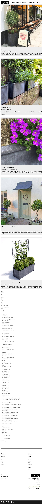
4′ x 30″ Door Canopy (5, 338)
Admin (3, 51)
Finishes (2, 300)
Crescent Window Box (6, 435)
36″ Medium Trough (5, 368)
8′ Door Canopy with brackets (7, 354)
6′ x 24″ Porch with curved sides (7, 413)
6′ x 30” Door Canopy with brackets (8, 349)
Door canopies (4, 314)
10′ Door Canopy (5, 315)
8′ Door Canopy (4, 352)
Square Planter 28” (5, 387)
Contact (2, 297)
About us (24, 2)
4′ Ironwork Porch (5, 401)
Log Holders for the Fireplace (6, 363)
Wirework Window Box (6, 438)
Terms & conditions (4, 441)
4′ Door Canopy (4, 327)
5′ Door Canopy (4, 339)
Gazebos (3, 362)
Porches (3, 396)
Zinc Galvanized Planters (7, 167)
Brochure (35, 2)
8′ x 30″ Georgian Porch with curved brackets (10, 421)
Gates (3, 426)
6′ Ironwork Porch (5, 410)
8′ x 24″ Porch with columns (7, 420)
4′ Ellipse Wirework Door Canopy (7, 330)
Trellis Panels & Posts (6, 427)
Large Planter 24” (5, 379)
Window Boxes (3, 456)
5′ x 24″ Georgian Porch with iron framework (10, 405)
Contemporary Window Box (7, 433)
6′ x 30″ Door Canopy (5, 350)
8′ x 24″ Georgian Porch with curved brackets (10, 418)
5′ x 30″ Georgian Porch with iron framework (10, 409)
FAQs (2, 299)
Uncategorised (14, 284)
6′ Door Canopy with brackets (7, 344)
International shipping (4, 307)
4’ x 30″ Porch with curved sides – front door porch (11, 397)
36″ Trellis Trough (5, 371)
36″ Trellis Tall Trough (6, 369)
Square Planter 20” (5, 383)
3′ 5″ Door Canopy (5, 323)
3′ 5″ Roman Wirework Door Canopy (8, 325)
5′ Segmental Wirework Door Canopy (8, 341)
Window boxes (4, 432)
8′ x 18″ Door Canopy (5, 355)
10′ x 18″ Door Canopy (6, 320)
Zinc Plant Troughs (6, 107)
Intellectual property (4, 305)
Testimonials (30, 461)
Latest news (30, 464)
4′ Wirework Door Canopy (6, 331)
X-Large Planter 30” (5, 395)
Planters (3, 49)
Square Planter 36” (5, 388)
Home (13, 2)
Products (18, 2)
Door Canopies (3, 454)
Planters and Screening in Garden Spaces (11, 282)
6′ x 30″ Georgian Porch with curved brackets (10, 415)
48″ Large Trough (5, 374)
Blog (41, 2)
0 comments (14, 51)
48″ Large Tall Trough (6, 372)
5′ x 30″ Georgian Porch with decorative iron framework (11, 407)
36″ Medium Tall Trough (6, 366)
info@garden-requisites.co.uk (34, 486)
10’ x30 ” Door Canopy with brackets (8, 319)
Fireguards (3, 360)
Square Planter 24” (5, 385)
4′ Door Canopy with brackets (7, 328)
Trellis (3, 424)
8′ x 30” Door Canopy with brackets (8, 357)
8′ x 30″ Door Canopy (5, 358)
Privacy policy (3, 310)
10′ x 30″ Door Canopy (6, 322)
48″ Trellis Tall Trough (6, 375)
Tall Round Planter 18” (6, 393)
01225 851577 (37, 484)
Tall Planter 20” (5, 391)
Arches (3, 313)
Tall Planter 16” (5, 390)
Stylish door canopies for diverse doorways (12, 227)
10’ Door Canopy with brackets (7, 317)
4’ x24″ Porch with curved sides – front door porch (11, 399)
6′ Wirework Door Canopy (6, 346)
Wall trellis (4, 430)
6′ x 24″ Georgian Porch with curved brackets (10, 412)
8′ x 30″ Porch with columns (7, 423)
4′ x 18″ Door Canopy (5, 333)
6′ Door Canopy (4, 342)
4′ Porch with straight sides (7, 402)
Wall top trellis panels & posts (7, 429)
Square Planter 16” (5, 382)
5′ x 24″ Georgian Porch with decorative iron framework (11, 404)
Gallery (30, 2)
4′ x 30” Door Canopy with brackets (8, 336)
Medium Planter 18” (5, 380)
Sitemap (2, 440)
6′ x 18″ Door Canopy (5, 347)
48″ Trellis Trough (5, 377)
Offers (2, 308)
